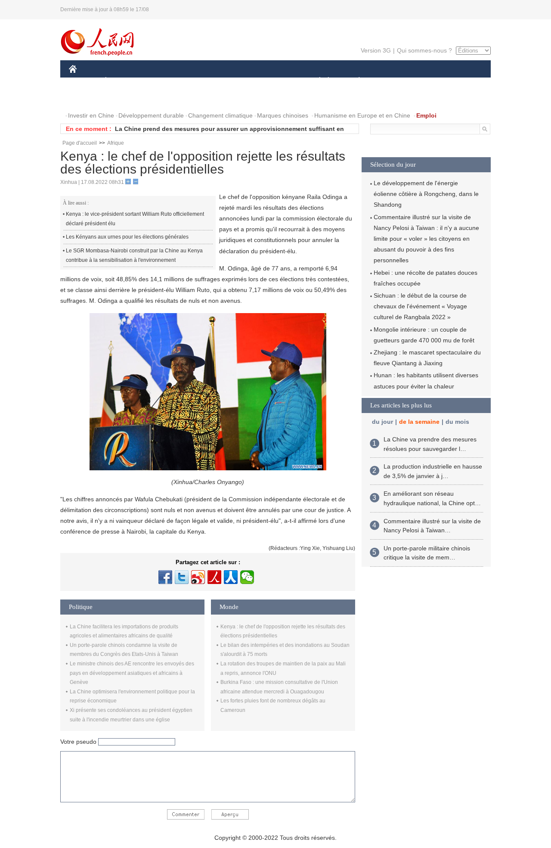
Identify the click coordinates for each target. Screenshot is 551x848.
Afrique (115, 143)
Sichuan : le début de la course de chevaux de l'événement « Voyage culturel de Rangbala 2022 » (420, 306)
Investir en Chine (91, 115)
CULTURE (276, 81)
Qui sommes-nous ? (424, 50)
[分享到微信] (247, 577)
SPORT (389, 81)
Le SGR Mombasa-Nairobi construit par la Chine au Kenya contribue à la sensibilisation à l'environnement (134, 255)
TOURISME (427, 81)
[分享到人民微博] (214, 577)
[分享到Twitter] (182, 577)
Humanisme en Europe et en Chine (362, 115)
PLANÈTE (354, 81)
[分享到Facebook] (165, 577)
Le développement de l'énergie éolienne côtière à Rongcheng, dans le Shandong (426, 194)
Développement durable (151, 115)
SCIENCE (237, 81)
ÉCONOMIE (121, 81)
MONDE (162, 81)
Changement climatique (220, 115)
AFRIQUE (198, 81)
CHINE (84, 81)
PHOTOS (124, 98)
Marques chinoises (282, 115)
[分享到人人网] (231, 577)
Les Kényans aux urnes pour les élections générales (127, 237)
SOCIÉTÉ (315, 81)
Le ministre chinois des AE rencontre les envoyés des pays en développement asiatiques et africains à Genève (132, 673)
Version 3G (376, 50)
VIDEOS (160, 98)
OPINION (87, 98)
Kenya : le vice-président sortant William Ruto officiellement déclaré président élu (135, 219)
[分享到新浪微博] (198, 577)
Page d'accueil (79, 143)
